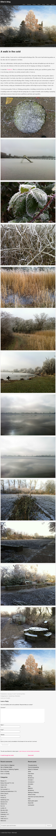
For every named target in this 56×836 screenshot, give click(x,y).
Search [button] (49, 825)
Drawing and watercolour (7, 791)
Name (2, 725)
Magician (12, 765)
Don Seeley (4, 769)
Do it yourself (4, 789)
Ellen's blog (5, 1)
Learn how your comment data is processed (29, 751)
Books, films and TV (6, 783)
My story (3, 810)
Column (3, 785)
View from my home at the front (36, 796)
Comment (3, 707)
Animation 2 (31, 782)
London (3, 808)
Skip (29, 786)
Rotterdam (17, 696)
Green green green (33, 801)
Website (2, 734)
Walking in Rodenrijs (33, 792)
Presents (3, 812)
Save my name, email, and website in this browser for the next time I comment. (19, 741)
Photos (34, 4)
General (3, 802)
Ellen (23, 694)
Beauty (2, 781)
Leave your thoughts (5, 698)
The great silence (32, 765)
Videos (38, 4)
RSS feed (14, 832)
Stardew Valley (8, 767)
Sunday (7, 771)
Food (2, 795)
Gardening (11, 696)
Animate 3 (30, 780)
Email (2, 729)
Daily (2, 787)
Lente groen (31, 805)
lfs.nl (2, 806)
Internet (2, 804)
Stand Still (30, 803)
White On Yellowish (33, 769)
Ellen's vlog (4, 793)
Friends (2, 797)
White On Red (31, 794)
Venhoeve (9, 69)
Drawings (29, 4)
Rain (29, 798)
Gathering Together (14, 769)
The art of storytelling (33, 767)
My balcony (31, 778)
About (48, 4)
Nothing (30, 776)
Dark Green (31, 773)
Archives (53, 4)
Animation (30, 784)
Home (24, 4)
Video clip (3, 818)
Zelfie (29, 771)
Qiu (1, 767)
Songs (43, 4)
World (2, 820)
